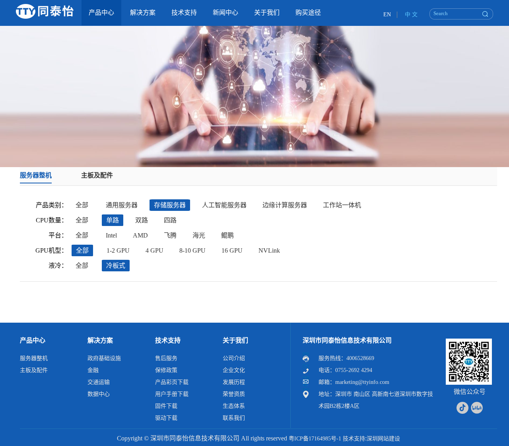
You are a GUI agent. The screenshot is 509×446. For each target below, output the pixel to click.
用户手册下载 (171, 394)
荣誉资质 (234, 394)
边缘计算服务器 (284, 205)
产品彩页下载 (171, 382)
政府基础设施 (104, 358)
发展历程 (234, 382)
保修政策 (166, 370)
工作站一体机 (342, 205)
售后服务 (166, 358)
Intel (111, 235)
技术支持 (168, 340)
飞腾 (170, 235)
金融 (93, 370)
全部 (82, 205)
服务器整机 (36, 175)
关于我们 (235, 340)
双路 (141, 220)
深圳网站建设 (383, 439)
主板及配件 (97, 175)
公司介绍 (234, 358)
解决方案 (100, 340)
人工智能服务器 (224, 205)
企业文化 (234, 370)
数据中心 (98, 394)
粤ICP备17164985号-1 (315, 439)
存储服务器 (170, 205)
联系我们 (234, 418)
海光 (198, 235)
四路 (170, 220)
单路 (112, 220)
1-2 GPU (118, 250)
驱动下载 (166, 418)
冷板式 (115, 265)
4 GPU (154, 250)
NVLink (269, 250)
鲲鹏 (227, 235)
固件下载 (166, 406)
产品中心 (32, 340)
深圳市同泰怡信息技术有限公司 (347, 340)
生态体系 (234, 406)
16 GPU (232, 250)
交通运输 (98, 382)
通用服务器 (122, 205)
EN (387, 15)
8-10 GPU (192, 250)
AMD (140, 235)
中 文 (411, 15)
